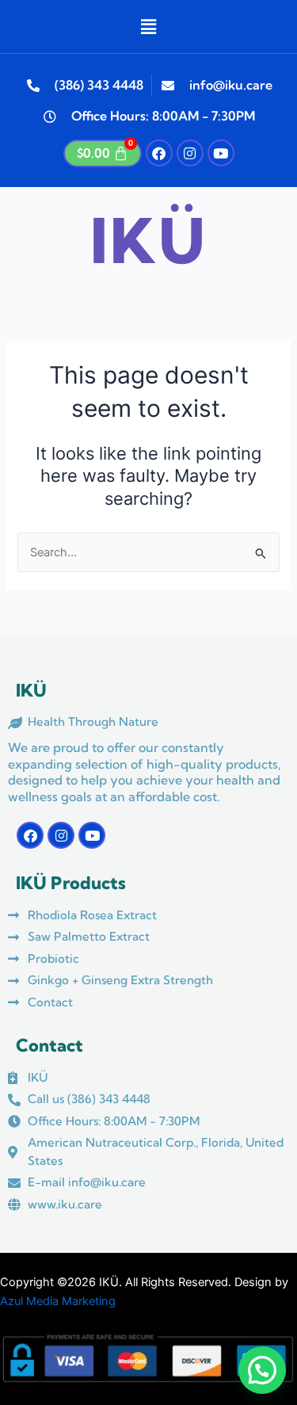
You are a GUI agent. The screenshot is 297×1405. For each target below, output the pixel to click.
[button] (148, 26)
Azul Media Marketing (58, 1301)
